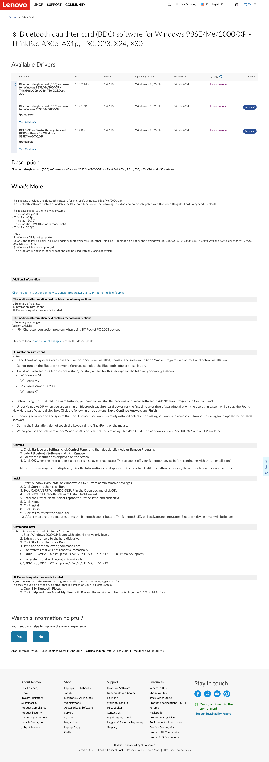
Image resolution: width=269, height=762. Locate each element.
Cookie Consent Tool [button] (110, 750)
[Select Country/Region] (204, 4)
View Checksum (27, 122)
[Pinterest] (226, 694)
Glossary (112, 727)
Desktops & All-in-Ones (78, 698)
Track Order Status (161, 698)
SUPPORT (54, 4)
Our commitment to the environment (216, 706)
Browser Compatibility (177, 750)
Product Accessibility (162, 717)
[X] (207, 694)
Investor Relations (32, 698)
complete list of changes (46, 341)
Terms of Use (86, 750)
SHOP (38, 4)
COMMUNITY (75, 4)
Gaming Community (162, 727)
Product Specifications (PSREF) (168, 703)
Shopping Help (159, 693)
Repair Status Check (119, 717)
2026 (120, 745)
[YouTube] (217, 694)
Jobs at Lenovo (30, 727)
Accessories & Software (78, 707)
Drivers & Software (118, 688)
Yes (19, 636)
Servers (68, 712)
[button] (169, 4)
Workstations (72, 703)
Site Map (153, 750)
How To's (112, 698)
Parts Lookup (115, 707)
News (24, 693)
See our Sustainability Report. (213, 713)
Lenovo (128, 745)
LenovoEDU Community (164, 732)
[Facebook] (197, 694)
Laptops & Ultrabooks (77, 688)
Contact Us (114, 712)
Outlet (68, 732)
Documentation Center (121, 693)
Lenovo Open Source (34, 717)
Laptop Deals (72, 727)
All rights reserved (144, 745)
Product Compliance (33, 707)
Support (13, 17)
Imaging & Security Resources (125, 722)
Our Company (30, 688)
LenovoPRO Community (164, 737)
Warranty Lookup (117, 703)
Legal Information (32, 722)
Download (249, 107)
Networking (71, 722)
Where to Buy (158, 688)
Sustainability (29, 703)
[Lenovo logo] (15, 5)
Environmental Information (166, 722)
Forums (154, 707)
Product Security (31, 712)
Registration (157, 712)
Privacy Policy (135, 750)
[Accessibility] (228, 4)
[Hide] (14, 85)
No (41, 636)
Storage (68, 717)
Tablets (68, 693)
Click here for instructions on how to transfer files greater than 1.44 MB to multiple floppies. (68, 292)
